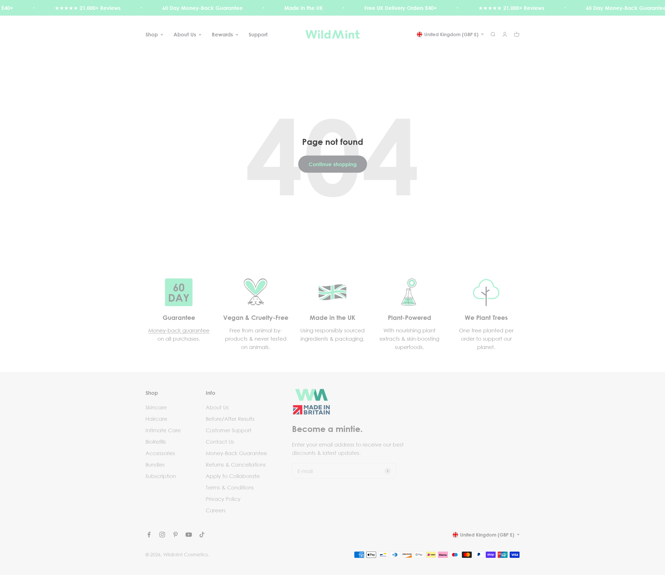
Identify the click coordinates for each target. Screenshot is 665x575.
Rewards (222, 34)
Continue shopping (333, 164)
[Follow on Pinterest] (175, 534)
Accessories (160, 453)
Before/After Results (230, 419)
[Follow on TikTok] (201, 534)
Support (258, 34)
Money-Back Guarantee (236, 453)
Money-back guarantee (178, 330)
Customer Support (228, 430)
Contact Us (220, 441)
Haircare (156, 419)
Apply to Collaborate (233, 476)
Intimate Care (163, 430)
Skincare (156, 407)
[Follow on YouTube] (188, 534)
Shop (151, 34)
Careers (215, 510)
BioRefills (155, 441)
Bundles (155, 464)
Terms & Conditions (230, 487)
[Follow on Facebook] (148, 534)
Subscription (160, 476)
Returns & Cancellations (236, 464)
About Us (185, 34)
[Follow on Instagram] (162, 534)
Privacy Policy (223, 499)
